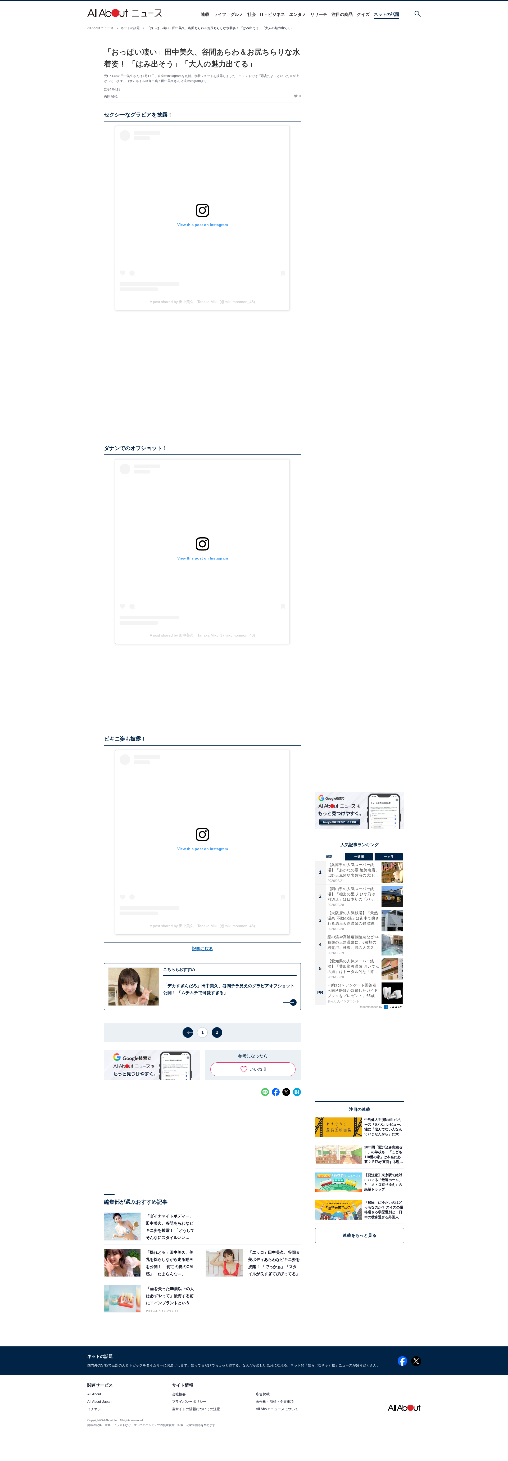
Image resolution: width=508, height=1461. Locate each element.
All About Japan (99, 1402)
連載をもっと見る (360, 1235)
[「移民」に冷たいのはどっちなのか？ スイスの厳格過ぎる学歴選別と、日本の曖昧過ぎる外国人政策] (383, 1210)
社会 (251, 14)
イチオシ (94, 1409)
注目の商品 (342, 14)
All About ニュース (100, 28)
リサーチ (318, 14)
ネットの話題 (386, 14)
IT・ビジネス (272, 14)
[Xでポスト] (286, 1092)
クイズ (363, 14)
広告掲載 (263, 1394)
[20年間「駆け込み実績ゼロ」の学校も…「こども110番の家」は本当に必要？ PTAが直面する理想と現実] (383, 1154)
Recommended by (371, 1006)
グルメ (236, 14)
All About (94, 1394)
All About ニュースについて (277, 1409)
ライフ (220, 14)
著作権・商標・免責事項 (275, 1402)
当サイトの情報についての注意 (196, 1409)
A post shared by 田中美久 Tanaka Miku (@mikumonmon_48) (202, 302)
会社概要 (179, 1394)
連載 (205, 14)
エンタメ (297, 14)
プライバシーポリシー (189, 1402)
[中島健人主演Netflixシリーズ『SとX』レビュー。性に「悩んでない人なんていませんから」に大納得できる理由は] (383, 1127)
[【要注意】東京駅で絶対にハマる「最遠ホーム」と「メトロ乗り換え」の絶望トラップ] (383, 1182)
